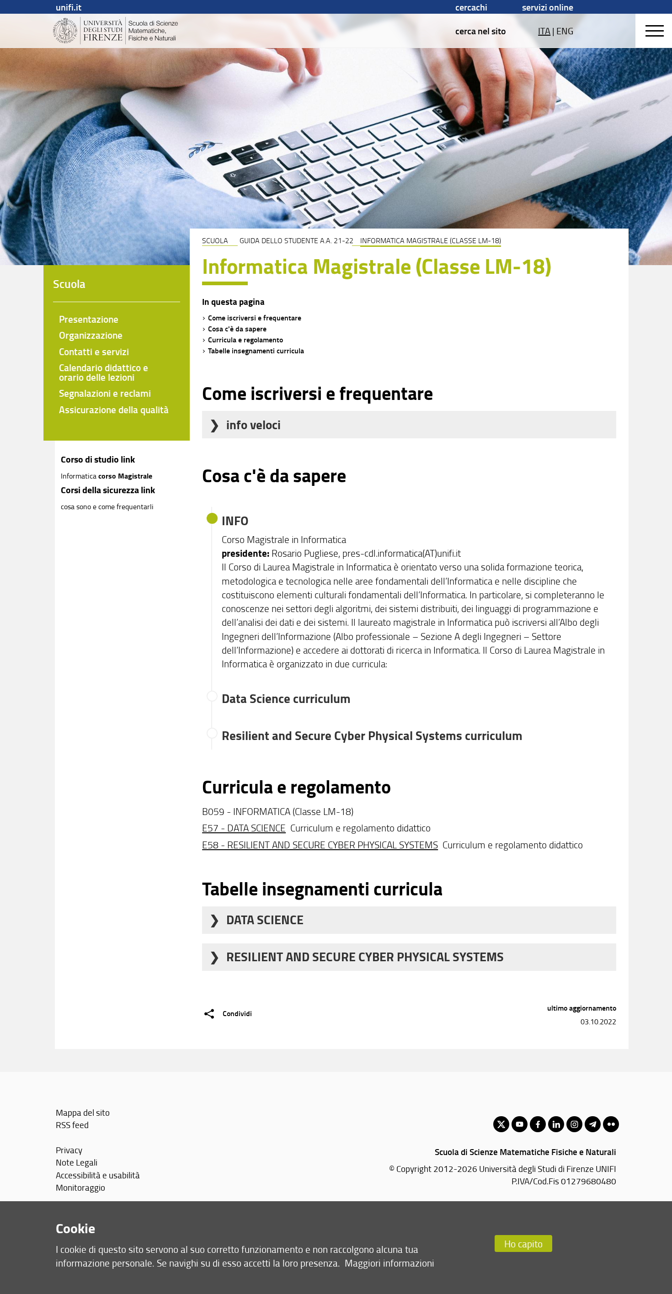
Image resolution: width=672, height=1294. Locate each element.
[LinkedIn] (556, 1124)
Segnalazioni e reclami (105, 393)
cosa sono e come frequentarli (107, 506)
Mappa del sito (83, 1112)
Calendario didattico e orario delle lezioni (103, 372)
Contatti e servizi (94, 351)
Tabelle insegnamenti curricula (256, 350)
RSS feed (72, 1124)
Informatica (79, 476)
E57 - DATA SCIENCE (244, 827)
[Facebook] (538, 1124)
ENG (564, 30)
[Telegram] (593, 1124)
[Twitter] (501, 1124)
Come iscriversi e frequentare (254, 317)
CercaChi (471, 6)
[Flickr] (611, 1124)
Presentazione (88, 319)
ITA (544, 30)
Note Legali (76, 1162)
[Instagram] (574, 1124)
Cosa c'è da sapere (237, 328)
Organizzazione (91, 335)
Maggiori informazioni (389, 1262)
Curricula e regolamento (245, 339)
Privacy (69, 1150)
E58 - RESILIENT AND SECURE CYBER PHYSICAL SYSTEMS (320, 844)
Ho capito (523, 1243)
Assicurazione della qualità (114, 409)
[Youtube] (520, 1124)
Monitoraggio (80, 1187)
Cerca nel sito (480, 30)
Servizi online (547, 6)
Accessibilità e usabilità (98, 1175)
